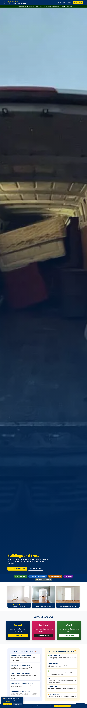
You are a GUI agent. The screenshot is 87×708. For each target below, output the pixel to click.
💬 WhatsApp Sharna (69, 635)
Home (59, 2)
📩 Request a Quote (43, 635)
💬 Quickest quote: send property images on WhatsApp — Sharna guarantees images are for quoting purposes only (43, 6)
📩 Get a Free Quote (35, 568)
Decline (17, 704)
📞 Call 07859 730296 (18, 635)
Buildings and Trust (15, 2)
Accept (7, 704)
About (64, 2)
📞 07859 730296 (78, 2)
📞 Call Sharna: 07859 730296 (62, 706)
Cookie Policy (7, 701)
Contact (70, 2)
